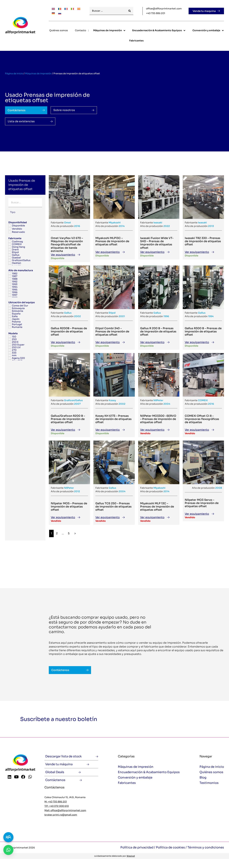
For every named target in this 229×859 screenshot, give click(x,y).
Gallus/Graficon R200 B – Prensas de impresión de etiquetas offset (68, 419)
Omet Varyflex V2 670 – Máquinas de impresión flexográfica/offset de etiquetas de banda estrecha (67, 244)
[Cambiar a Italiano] (72, 8)
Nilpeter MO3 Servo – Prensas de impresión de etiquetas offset (202, 503)
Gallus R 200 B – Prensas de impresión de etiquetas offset (158, 331)
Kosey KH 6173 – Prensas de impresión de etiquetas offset (113, 419)
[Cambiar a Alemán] (53, 13)
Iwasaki (157, 222)
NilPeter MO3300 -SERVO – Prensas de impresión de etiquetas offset (158, 419)
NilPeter (158, 400)
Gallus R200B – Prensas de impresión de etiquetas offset (69, 331)
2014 (122, 226)
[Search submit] (129, 11)
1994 (211, 316)
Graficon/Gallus (73, 400)
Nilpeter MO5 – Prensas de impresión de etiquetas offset (69, 507)
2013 (211, 226)
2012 (77, 491)
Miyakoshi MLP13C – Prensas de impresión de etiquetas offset (112, 241)
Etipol (112, 312)
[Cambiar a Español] (79, 8)
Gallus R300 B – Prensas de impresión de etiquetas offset (203, 331)
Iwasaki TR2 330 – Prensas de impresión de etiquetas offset (203, 241)
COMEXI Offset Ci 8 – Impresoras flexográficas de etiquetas (202, 419)
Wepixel (131, 856)
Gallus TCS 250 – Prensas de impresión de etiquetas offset (113, 507)
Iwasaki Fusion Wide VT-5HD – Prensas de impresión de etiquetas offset (157, 243)
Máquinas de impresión (38, 73)
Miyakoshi (115, 222)
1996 (166, 316)
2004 (166, 403)
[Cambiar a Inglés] (53, 8)
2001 (122, 316)
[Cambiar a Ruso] (59, 13)
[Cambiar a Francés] (66, 8)
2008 (218, 487)
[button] (8, 850)
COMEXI (203, 400)
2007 (77, 403)
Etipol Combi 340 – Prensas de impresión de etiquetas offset (112, 331)
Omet (67, 222)
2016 (77, 226)
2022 (166, 226)
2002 (77, 316)
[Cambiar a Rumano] (59, 8)
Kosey (112, 400)
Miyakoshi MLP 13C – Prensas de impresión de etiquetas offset (157, 507)
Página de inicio (14, 73)
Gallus (68, 312)
